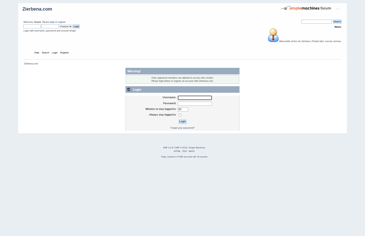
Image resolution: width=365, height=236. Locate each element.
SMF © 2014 (181, 147)
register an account (183, 81)
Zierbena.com (37, 9)
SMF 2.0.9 (168, 147)
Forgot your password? (182, 128)
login (52, 22)
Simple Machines (197, 147)
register (61, 22)
